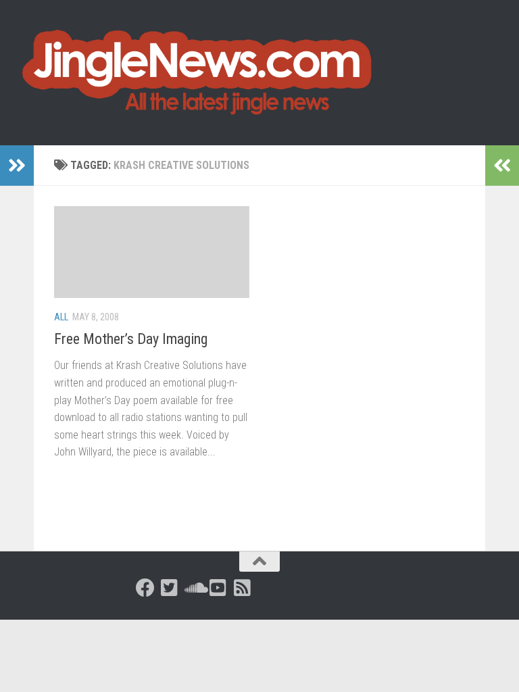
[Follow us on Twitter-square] (169, 587)
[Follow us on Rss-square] (242, 587)
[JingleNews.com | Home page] (197, 72)
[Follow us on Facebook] (145, 587)
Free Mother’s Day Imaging (130, 338)
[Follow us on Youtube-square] (218, 587)
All (61, 317)
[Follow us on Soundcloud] (193, 587)
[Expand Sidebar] (17, 165)
